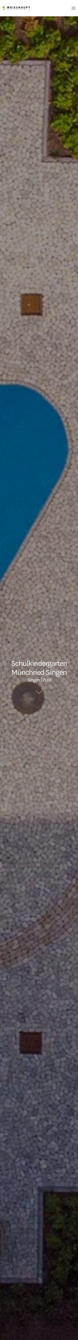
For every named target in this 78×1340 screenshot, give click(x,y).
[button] (73, 8)
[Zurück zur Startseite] (16, 8)
